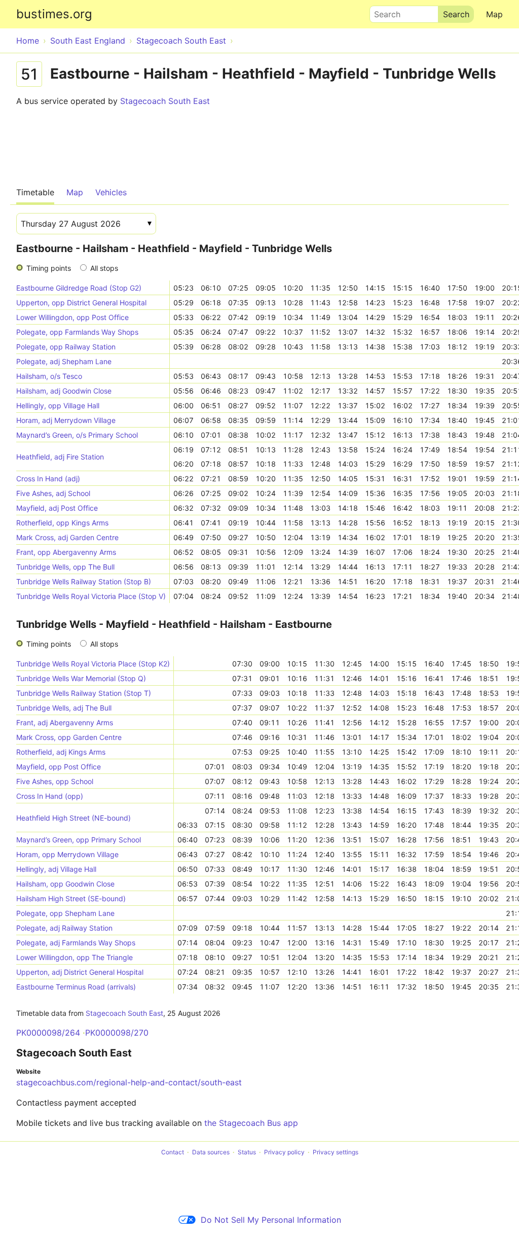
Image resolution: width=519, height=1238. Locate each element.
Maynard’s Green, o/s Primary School (77, 435)
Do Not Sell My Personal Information (271, 1220)
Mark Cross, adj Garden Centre (67, 537)
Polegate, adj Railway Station (64, 928)
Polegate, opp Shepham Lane (65, 913)
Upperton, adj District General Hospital (79, 972)
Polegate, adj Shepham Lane (64, 361)
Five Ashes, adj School (53, 493)
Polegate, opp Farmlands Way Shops (77, 332)
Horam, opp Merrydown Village (67, 854)
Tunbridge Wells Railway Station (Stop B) (83, 581)
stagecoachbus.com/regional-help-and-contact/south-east (129, 1082)
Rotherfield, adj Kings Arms (60, 752)
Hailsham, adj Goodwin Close (64, 390)
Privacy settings (335, 1152)
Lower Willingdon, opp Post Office (72, 317)
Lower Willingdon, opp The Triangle (74, 957)
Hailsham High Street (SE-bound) (71, 898)
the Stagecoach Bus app (251, 1123)
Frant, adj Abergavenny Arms (64, 722)
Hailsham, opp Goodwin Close (65, 883)
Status (247, 1152)
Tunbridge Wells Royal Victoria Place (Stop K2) (93, 663)
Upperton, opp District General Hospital (81, 302)
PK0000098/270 (117, 1033)
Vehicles (111, 192)
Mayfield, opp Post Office (58, 766)
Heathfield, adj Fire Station (60, 456)
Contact (172, 1152)
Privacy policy (284, 1152)
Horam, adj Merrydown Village (66, 420)
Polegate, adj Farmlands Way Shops (75, 942)
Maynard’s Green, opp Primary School (78, 839)
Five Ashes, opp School (54, 781)
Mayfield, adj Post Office (57, 508)
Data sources (211, 1152)
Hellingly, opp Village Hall (57, 405)
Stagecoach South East (165, 101)
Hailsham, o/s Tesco (49, 376)
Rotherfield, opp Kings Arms (62, 522)
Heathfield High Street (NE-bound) (73, 817)
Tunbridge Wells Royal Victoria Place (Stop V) (91, 596)
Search (382, 12)
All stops (104, 268)
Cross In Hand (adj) (48, 478)
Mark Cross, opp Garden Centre (69, 737)
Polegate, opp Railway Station (66, 346)
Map (494, 14)
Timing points (48, 268)
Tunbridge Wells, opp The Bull (65, 566)
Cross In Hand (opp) (49, 796)
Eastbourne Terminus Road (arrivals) (76, 986)
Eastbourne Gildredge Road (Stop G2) (78, 288)
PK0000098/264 (48, 1033)
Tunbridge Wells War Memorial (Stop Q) (81, 678)
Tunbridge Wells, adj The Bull (64, 707)
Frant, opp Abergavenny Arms (66, 552)
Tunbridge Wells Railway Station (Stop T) (83, 693)
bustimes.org (54, 14)
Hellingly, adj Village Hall (56, 869)
